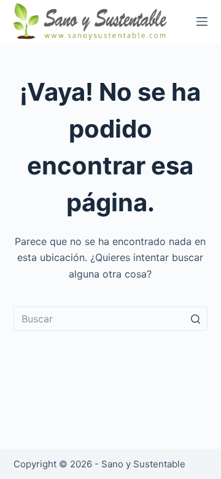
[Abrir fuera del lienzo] (201, 21)
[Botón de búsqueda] (195, 318)
